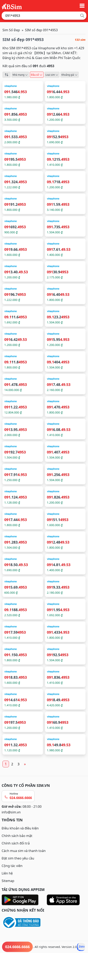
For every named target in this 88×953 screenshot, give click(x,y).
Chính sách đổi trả (16, 843)
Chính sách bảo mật (17, 835)
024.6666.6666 (21, 798)
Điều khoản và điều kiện (20, 828)
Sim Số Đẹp (11, 30)
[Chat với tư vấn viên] (81, 947)
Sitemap (8, 881)
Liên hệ (7, 873)
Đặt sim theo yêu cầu (18, 858)
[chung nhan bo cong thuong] (44, 922)
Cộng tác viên (12, 866)
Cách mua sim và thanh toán (24, 851)
